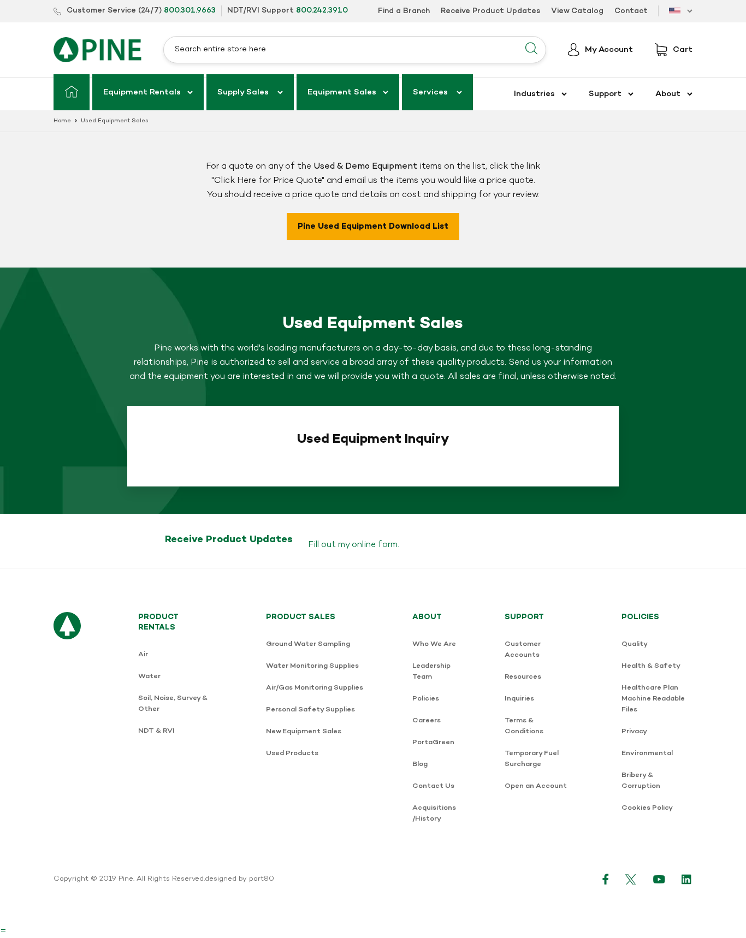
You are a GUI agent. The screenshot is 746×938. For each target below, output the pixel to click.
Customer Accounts (523, 649)
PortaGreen (433, 742)
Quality (634, 644)
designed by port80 (239, 879)
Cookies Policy (647, 807)
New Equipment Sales (303, 731)
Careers (426, 720)
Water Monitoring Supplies (312, 665)
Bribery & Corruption (640, 780)
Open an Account (536, 786)
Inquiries (519, 698)
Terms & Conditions (524, 726)
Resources (523, 676)
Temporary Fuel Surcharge (532, 759)
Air (143, 654)
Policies (425, 698)
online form (375, 545)
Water (149, 676)
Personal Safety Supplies (310, 709)
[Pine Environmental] (97, 49)
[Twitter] (631, 879)
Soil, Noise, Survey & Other (173, 703)
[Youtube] (659, 879)
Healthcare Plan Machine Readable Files (653, 698)
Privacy (634, 731)
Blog (420, 764)
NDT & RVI (156, 730)
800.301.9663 (190, 10)
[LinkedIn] (687, 879)
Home (62, 121)
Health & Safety (650, 665)
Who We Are (434, 644)
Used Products (292, 753)
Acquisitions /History (434, 813)
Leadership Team (431, 671)
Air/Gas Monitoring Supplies (314, 687)
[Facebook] (605, 879)
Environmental (647, 753)
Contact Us (433, 786)
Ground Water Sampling (308, 644)
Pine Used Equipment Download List (373, 226)
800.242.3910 (322, 10)
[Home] (72, 92)
